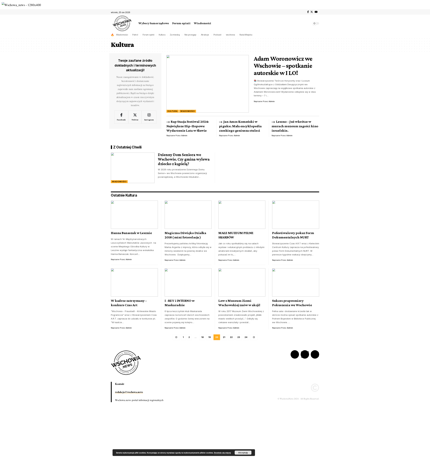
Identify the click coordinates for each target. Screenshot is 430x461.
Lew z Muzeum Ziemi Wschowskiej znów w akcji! (239, 303)
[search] (308, 23)
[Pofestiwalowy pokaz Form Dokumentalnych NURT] (295, 215)
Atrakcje (205, 34)
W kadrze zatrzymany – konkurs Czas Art (129, 303)
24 (246, 337)
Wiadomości (122, 34)
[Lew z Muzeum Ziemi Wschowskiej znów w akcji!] (241, 282)
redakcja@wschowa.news (129, 392)
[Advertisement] (101, 435)
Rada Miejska (246, 34)
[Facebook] (308, 12)
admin (272, 101)
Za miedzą (175, 34)
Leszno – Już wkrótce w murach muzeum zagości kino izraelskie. (295, 126)
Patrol (135, 34)
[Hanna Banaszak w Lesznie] (134, 215)
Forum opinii (148, 34)
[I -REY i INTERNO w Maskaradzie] (188, 282)
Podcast (217, 34)
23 (238, 337)
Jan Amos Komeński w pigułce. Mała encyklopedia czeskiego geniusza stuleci (240, 126)
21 (224, 337)
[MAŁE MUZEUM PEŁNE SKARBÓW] (241, 215)
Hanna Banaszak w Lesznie (131, 233)
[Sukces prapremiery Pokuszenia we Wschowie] (295, 282)
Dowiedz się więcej (222, 452)
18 (202, 337)
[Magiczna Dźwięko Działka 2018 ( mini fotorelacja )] (188, 215)
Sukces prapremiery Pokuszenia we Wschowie (292, 303)
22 (231, 337)
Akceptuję (243, 452)
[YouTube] (316, 12)
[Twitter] (312, 12)
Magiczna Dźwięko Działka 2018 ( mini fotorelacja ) (185, 235)
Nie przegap (190, 34)
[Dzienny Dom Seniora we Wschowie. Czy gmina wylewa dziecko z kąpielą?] (133, 167)
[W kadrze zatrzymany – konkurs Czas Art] (134, 282)
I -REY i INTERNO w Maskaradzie (180, 303)
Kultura (162, 34)
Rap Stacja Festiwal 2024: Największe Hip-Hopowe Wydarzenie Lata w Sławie (187, 126)
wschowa (230, 34)
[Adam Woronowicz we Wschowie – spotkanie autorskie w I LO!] (207, 84)
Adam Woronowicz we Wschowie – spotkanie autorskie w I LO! (283, 65)
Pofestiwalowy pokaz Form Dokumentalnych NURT (293, 235)
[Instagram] (149, 117)
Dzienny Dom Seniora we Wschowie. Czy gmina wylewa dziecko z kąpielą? (183, 159)
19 (209, 337)
